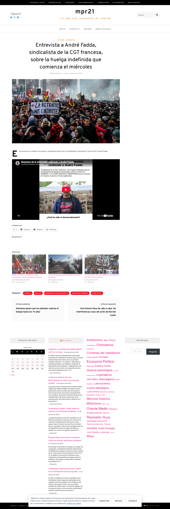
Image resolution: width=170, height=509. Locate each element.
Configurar (132, 501)
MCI (103, 395)
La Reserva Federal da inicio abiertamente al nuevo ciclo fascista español (63, 380)
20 (28, 365)
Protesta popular (94, 412)
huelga (38, 293)
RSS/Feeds (67, 340)
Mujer (108, 404)
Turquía (107, 424)
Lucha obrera (93, 391)
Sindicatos (97, 293)
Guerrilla (116, 371)
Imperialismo (104, 375)
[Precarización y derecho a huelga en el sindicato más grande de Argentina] (102, 264)
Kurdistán (90, 384)
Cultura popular (92, 357)
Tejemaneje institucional (97, 421)
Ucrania (92, 428)
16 (42, 362)
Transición (103, 2)
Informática (92, 379)
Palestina (113, 408)
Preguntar (153, 351)
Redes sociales (103, 29)
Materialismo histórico (94, 395)
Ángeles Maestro (56, 73)
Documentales (86, 2)
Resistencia (134, 2)
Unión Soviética (93, 432)
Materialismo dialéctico (107, 392)
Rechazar (118, 501)
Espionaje (90, 366)
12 (23, 362)
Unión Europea (106, 428)
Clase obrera (66, 40)
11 (17, 362)
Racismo (106, 413)
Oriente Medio (97, 408)
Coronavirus (104, 344)
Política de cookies (74, 503)
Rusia (106, 417)
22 (37, 365)
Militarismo (94, 403)
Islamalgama (106, 379)
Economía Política (100, 361)
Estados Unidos (103, 365)
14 (32, 362)
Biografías (118, 2)
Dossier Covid (37, 2)
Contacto (74, 29)
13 (27, 362)
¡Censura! (70, 2)
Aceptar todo (104, 501)
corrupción (90, 349)
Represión (94, 417)
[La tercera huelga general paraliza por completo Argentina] (65, 264)
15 (37, 362)
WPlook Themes (154, 506)
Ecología (103, 356)
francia (28, 293)
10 (13, 362)
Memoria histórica (98, 398)
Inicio (62, 29)
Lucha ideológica (98, 388)
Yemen (112, 432)
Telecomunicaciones (95, 424)
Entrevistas (55, 2)
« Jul (12, 375)
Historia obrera (91, 375)
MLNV (103, 404)
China (112, 340)
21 (32, 365)
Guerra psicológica (100, 370)
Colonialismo (91, 345)
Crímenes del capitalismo (103, 352)
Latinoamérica (102, 383)
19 (23, 365)
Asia (106, 340)
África (90, 436)
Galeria (88, 29)
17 (13, 365)
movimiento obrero (80, 293)
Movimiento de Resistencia (57, 293)
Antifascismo (95, 340)
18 (18, 365)
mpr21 (85, 12)
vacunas (105, 431)
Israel (117, 379)
